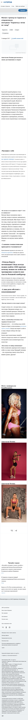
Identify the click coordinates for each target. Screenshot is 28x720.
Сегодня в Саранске (5, 6)
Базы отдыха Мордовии (7, 610)
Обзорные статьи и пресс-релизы (9, 632)
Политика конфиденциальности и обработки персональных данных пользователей (11, 644)
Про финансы (4, 616)
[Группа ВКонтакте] (3, 627)
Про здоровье (5, 613)
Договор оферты (5, 635)
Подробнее (4, 696)
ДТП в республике (5, 607)
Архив (3, 647)
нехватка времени (7, 252)
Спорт (17, 30)
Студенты (5, 33)
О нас (13, 6)
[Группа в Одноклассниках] (6, 627)
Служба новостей (17, 38)
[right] (26, 6)
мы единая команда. (7, 159)
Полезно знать (5, 619)
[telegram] (16, 531)
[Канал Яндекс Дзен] (9, 627)
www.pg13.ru (16, 653)
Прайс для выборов (20, 6)
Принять (22, 10)
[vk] (12, 531)
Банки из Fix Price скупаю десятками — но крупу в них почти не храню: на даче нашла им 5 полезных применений (13, 589)
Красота (4, 30)
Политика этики (5, 640)
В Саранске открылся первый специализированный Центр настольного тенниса (13, 580)
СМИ (11, 30)
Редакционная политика (7, 638)
